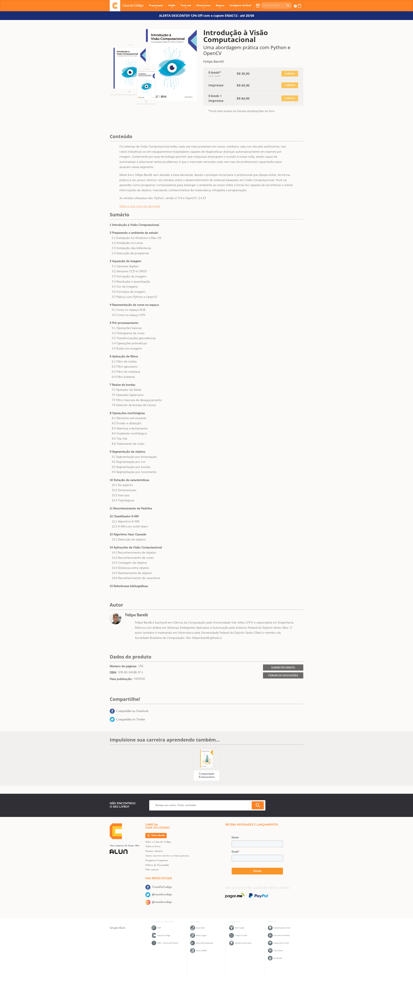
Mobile (171, 5)
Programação (156, 5)
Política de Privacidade (157, 865)
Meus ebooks (158, 835)
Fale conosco (152, 870)
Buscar (257, 805)
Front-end (186, 5)
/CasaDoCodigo (162, 887)
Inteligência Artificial (240, 5)
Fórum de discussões (283, 675)
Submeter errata (283, 667)
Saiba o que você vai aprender (139, 206)
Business (220, 5)
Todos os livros (152, 846)
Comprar (290, 74)
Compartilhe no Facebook (132, 711)
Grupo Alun (117, 928)
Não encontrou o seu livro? (123, 805)
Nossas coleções (154, 851)
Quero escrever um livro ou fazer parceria (167, 856)
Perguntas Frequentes (156, 860)
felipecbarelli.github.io (207, 637)
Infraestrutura (203, 5)
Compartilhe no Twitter (130, 719)
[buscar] (288, 5)
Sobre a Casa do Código (158, 842)
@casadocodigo (162, 894)
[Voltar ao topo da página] (116, 838)
